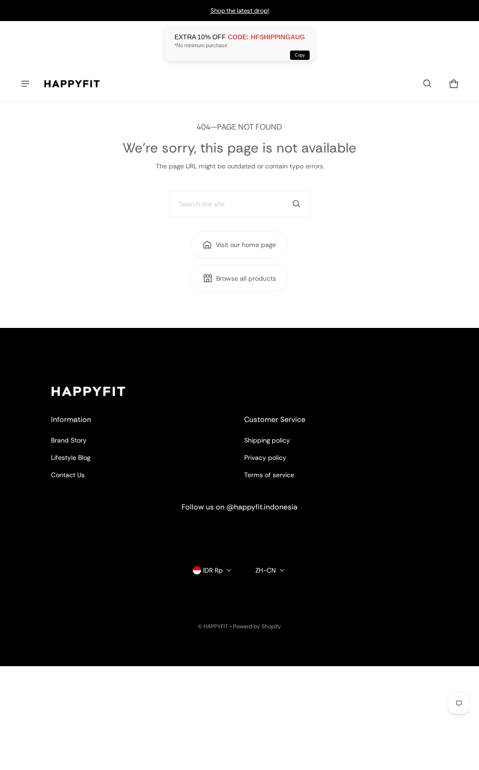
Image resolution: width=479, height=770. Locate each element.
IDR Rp (213, 570)
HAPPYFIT (215, 626)
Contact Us (68, 475)
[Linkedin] (239, 532)
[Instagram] (206, 532)
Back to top (68, 336)
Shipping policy (267, 440)
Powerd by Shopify (257, 626)
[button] (427, 84)
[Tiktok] (273, 532)
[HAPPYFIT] (72, 83)
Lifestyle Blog (70, 457)
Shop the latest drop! (239, 11)
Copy (300, 55)
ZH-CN (265, 570)
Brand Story (69, 440)
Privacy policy (265, 457)
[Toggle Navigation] (25, 84)
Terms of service (269, 475)
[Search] (296, 204)
